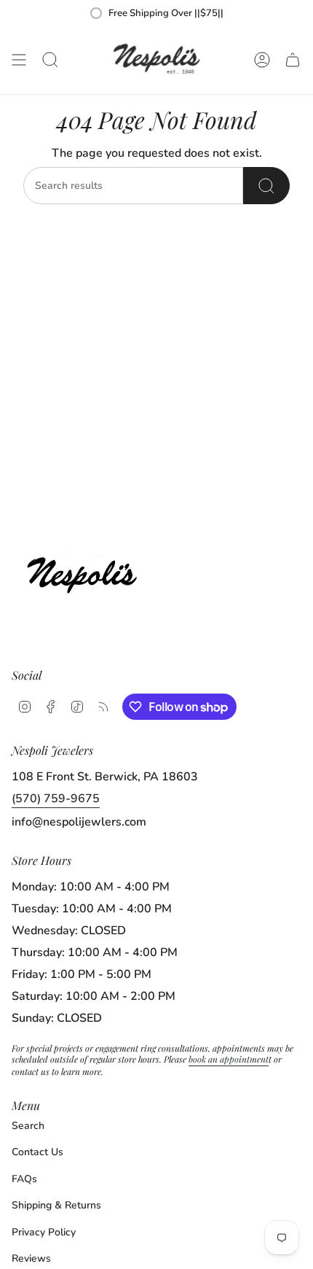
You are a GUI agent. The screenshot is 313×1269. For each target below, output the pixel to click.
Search (28, 1126)
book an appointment (229, 1059)
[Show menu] (18, 60)
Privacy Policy (44, 1232)
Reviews (31, 1258)
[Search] (266, 185)
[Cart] (292, 60)
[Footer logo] (86, 571)
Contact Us (37, 1152)
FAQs (24, 1179)
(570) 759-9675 (56, 799)
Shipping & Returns (56, 1205)
